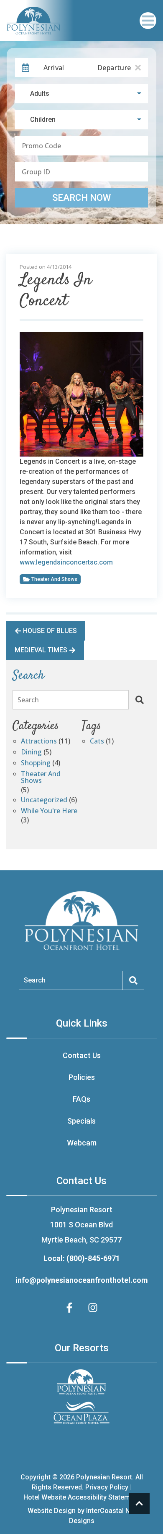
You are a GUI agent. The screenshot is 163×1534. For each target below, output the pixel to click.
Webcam (82, 1142)
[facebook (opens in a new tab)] (71, 1308)
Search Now (81, 197)
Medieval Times (41, 650)
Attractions (39, 742)
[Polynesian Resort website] (81, 1382)
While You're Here (49, 811)
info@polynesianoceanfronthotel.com (81, 1280)
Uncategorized (44, 800)
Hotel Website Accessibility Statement (81, 1497)
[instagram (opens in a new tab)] (93, 1308)
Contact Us (82, 1055)
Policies (82, 1077)
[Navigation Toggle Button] (148, 20)
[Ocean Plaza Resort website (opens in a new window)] (81, 1412)
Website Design (52, 1511)
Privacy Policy (106, 1487)
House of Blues (50, 631)
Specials (81, 1120)
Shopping (36, 763)
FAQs (81, 1099)
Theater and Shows (54, 579)
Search (28, 699)
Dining (31, 752)
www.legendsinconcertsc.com (66, 562)
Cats (97, 742)
